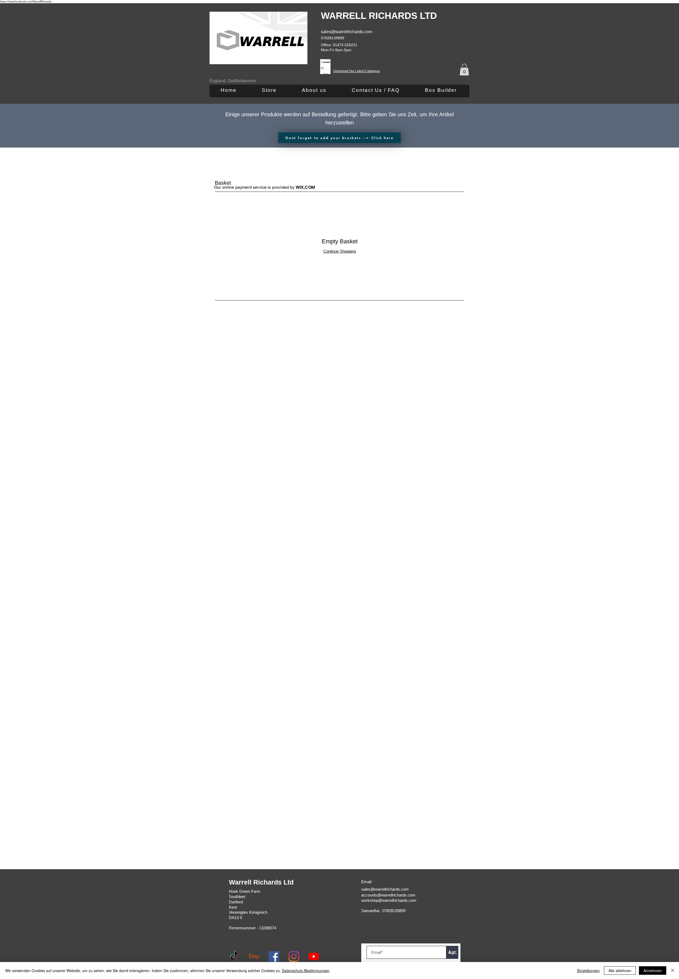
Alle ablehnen (619, 970)
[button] (464, 69)
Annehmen (652, 970)
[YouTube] (313, 956)
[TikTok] (234, 956)
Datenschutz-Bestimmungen (305, 970)
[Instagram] (294, 956)
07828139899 (332, 38)
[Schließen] (672, 970)
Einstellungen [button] (588, 970)
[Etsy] (254, 956)
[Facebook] (274, 956)
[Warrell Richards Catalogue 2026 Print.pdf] (325, 67)
